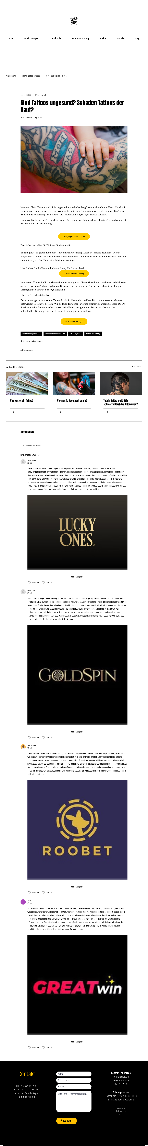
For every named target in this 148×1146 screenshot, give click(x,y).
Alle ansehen (137, 366)
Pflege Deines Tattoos (31, 76)
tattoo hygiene (75, 334)
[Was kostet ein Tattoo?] (27, 383)
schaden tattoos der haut (55, 334)
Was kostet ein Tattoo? (21, 401)
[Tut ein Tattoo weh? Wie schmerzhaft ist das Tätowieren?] (121, 383)
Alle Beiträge (11, 76)
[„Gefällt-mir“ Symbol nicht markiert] (29, 582)
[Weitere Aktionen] (125, 462)
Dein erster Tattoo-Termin (56, 76)
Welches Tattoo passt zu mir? (72, 401)
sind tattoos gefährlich (31, 334)
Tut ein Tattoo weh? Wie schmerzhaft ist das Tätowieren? (120, 402)
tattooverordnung (93, 334)
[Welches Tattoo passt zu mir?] (74, 383)
